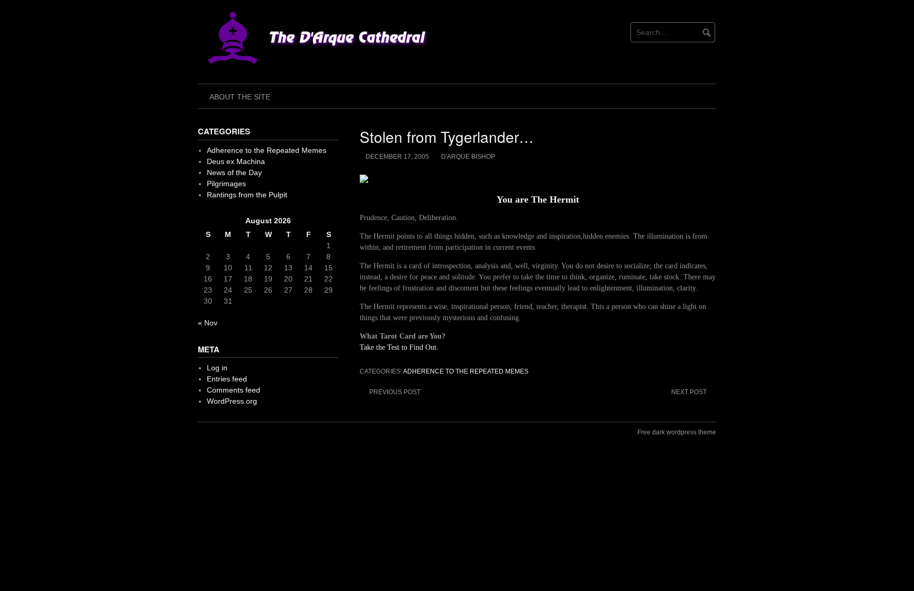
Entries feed (227, 379)
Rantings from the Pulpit (247, 194)
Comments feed (233, 390)
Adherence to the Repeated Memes (465, 371)
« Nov (207, 323)
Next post (689, 392)
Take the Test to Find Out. (399, 347)
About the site (239, 97)
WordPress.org (232, 401)
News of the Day (234, 172)
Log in (217, 367)
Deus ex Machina (236, 161)
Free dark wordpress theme (676, 432)
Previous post (395, 392)
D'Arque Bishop (468, 156)
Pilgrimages (226, 183)
